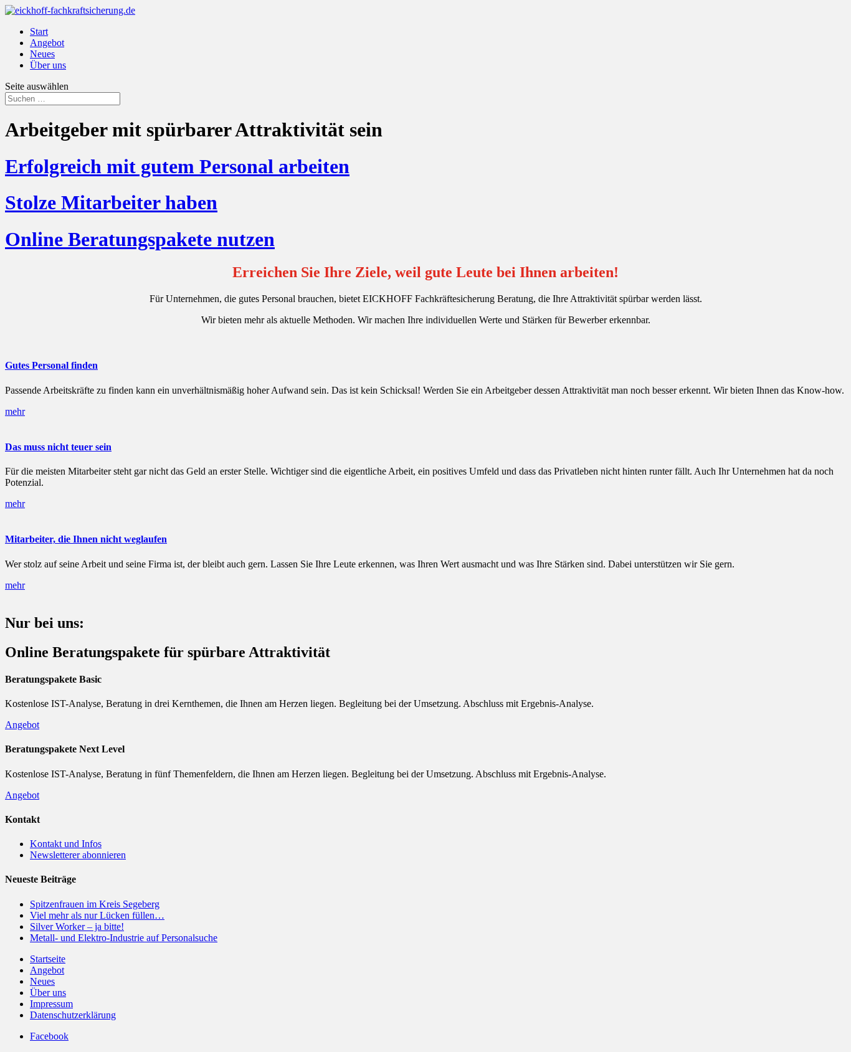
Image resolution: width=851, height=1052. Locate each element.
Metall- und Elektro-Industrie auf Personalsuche (123, 937)
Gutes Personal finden (51, 365)
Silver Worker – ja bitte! (77, 926)
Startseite (47, 959)
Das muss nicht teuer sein (58, 447)
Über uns (48, 65)
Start (39, 31)
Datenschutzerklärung (73, 1015)
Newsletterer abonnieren (78, 855)
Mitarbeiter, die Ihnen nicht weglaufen (86, 539)
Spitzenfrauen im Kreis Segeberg (94, 904)
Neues (42, 54)
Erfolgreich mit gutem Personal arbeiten (177, 166)
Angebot (47, 42)
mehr (15, 411)
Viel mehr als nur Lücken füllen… (97, 915)
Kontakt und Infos (66, 843)
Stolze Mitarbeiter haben (111, 202)
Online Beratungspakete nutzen (140, 239)
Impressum (51, 1003)
